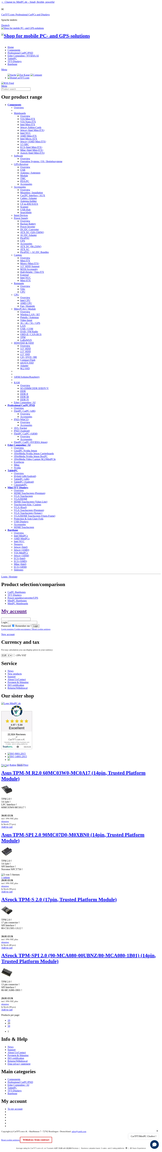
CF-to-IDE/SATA (29, 204)
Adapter (24, 365)
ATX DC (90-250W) (30, 246)
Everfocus (19, 462)
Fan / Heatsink (27, 306)
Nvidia (17, 467)
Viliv (22, 289)
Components (14, 50)
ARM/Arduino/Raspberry (27, 377)
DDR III (24, 396)
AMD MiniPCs (21, 538)
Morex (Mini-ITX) (29, 263)
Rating (13, 765)
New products (15, 673)
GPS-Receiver (21, 164)
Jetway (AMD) (21, 550)
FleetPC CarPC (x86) (24, 411)
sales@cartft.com (79, 1131)
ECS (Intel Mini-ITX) (31, 147)
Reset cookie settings (10, 1140)
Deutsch (5, 25)
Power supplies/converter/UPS (23, 597)
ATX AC (24, 249)
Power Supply (21, 218)
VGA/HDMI (20, 499)
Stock (20, 765)
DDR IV (24, 399)
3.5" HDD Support (29, 266)
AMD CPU (26, 303)
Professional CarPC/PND (20, 53)
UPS (22, 240)
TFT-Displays (15, 61)
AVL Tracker (20, 428)
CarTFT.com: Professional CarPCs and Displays (25, 14)
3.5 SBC (24, 144)
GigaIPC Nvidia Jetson (25, 450)
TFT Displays (15, 595)
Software (18, 155)
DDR (23, 391)
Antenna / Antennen (30, 172)
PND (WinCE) (21, 419)
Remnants (19, 283)
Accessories (26, 184)
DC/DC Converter (29, 229)
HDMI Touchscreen (24, 527)
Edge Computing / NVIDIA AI (23, 55)
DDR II (24, 394)
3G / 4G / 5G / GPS (30, 323)
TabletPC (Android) (24, 482)
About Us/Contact (17, 679)
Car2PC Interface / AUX (32, 195)
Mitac (17, 465)
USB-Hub (25, 209)
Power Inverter (27, 226)
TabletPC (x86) (21, 479)
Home (11, 47)
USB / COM (26, 328)
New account (8, 634)
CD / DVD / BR (28, 357)
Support (12, 676)
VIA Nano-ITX (28, 121)
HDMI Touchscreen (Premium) (29, 493)
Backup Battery (28, 223)
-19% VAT (21, 655)
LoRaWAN (26, 340)
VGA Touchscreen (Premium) (29, 510)
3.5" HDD (25, 348)
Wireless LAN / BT (30, 314)
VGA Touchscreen (23, 496)
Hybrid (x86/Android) (25, 476)
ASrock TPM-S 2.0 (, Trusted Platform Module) (59, 899)
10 (9, 1020)
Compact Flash (27, 360)
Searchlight (25, 212)
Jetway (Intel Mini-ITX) (32, 130)
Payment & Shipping (18, 682)
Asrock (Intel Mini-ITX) (32, 153)
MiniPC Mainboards (18, 603)
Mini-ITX (25, 260)
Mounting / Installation (31, 192)
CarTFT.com (22, 77)
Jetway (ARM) (21, 555)
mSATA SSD (27, 362)
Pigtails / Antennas (29, 317)
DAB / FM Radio (29, 331)
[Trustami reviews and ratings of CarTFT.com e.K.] (16, 748)
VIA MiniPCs (21, 552)
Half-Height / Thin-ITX (32, 272)
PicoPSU (24, 238)
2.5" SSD (25, 354)
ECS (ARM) (20, 567)
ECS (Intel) (19, 558)
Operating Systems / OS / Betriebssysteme (41, 161)
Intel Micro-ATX (28, 138)
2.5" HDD (25, 351)
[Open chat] (154, 1144)
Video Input (26, 320)
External (24, 275)
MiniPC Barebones (17, 600)
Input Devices (21, 215)
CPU (22, 292)
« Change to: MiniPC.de (28, 2)
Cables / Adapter (28, 198)
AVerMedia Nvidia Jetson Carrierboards (34, 453)
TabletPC (12, 58)
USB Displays (21, 521)
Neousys (18, 544)
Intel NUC (25, 133)
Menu (4, 69)
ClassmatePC (20, 484)
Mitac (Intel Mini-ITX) (31, 150)
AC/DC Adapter (28, 235)
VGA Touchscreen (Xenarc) (28, 513)
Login (4, 622)
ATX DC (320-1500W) (32, 232)
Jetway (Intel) (21, 547)
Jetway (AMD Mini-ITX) (33, 141)
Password (6, 626)
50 (9, 1026)
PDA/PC (24, 181)
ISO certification (16, 685)
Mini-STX (25, 280)
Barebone (12, 64)
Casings (18, 255)
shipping (5, 821)
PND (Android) (22, 430)
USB (22, 170)
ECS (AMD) (20, 561)
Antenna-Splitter (28, 201)
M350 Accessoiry (29, 269)
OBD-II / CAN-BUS (30, 334)
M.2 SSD (25, 368)
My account (14, 611)
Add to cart (6, 827)
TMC (23, 178)
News (10, 671)
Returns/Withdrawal (18, 688)
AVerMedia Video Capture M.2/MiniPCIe (35, 459)
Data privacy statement (19, 1064)
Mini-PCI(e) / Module (25, 309)
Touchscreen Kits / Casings (27, 504)
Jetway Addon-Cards (30, 127)
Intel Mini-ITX (27, 124)
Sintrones (18, 569)
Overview (19, 107)
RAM (17, 382)
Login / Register (9, 576)
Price (25, 765)
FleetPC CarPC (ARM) (25, 433)
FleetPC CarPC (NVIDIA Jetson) (30, 442)
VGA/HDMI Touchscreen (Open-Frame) (34, 516)
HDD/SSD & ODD (24, 343)
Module (24, 175)
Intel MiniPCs (21, 535)
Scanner (24, 206)
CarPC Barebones (17, 592)
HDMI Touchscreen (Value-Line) (30, 501)
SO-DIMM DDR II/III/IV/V (34, 388)
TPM (22, 337)
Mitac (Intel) (20, 564)
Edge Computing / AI (24, 402)
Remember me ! (23, 626)
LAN (23, 326)
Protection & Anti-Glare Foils (28, 518)
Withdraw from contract (36, 1139)
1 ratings (5, 877)
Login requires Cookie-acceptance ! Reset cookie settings (25, 629)
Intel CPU (25, 300)
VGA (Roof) (20, 507)
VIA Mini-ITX (27, 119)
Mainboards (20, 113)
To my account (15, 1109)
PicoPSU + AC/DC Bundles (34, 252)
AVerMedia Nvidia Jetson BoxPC (31, 456)
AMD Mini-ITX (28, 136)
